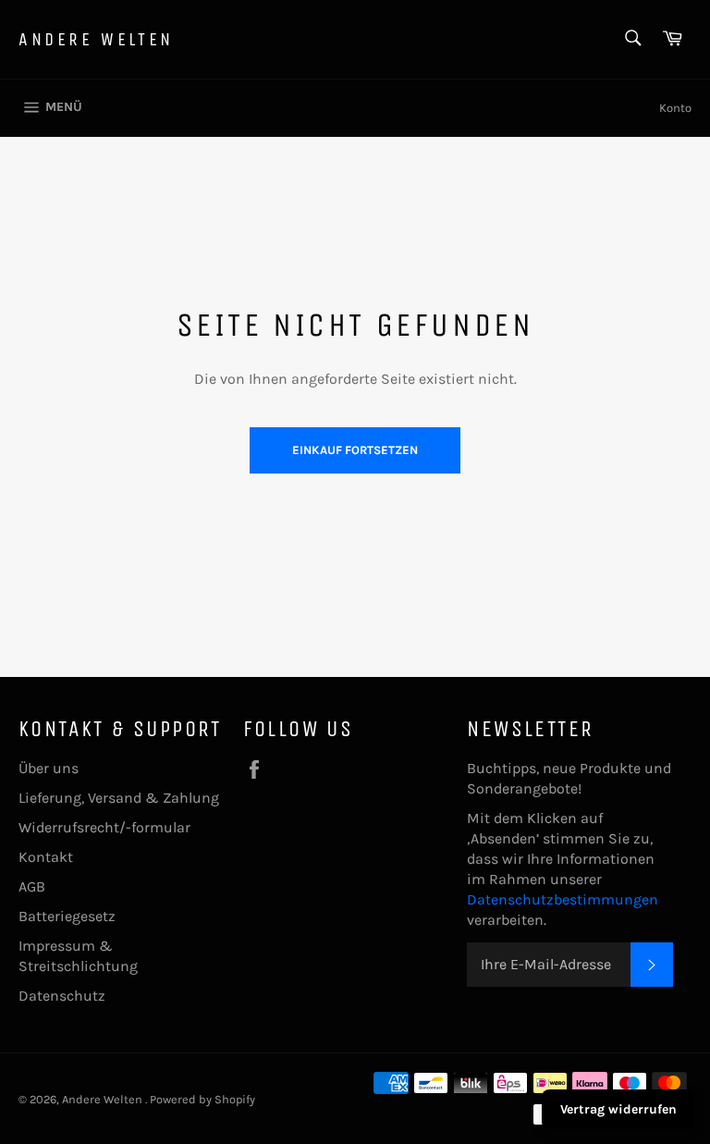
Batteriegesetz (67, 916)
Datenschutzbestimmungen (562, 899)
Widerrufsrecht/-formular (104, 827)
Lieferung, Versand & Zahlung (118, 797)
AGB (31, 886)
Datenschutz (61, 995)
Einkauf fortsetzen (355, 450)
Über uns (48, 768)
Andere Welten (96, 39)
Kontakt (45, 857)
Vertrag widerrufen (618, 1109)
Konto (675, 108)
